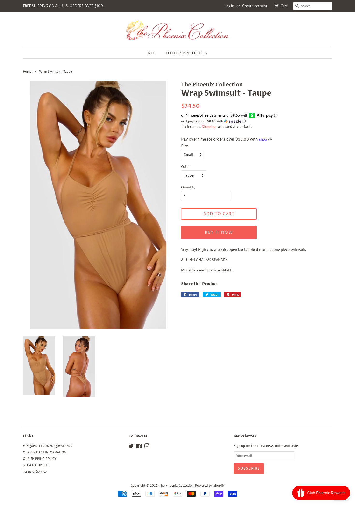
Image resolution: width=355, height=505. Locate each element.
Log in (229, 6)
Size (184, 145)
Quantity (188, 187)
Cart (284, 6)
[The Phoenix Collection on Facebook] (139, 447)
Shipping (208, 126)
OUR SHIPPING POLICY (39, 458)
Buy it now (219, 232)
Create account (255, 6)
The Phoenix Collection (176, 485)
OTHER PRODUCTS (186, 53)
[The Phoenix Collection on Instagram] (146, 447)
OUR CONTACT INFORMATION (44, 452)
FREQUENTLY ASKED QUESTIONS (47, 446)
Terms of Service (35, 471)
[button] (256, 121)
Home (27, 72)
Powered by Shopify (210, 485)
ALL (152, 53)
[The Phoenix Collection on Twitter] (131, 447)
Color (185, 166)
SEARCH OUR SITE (36, 465)
